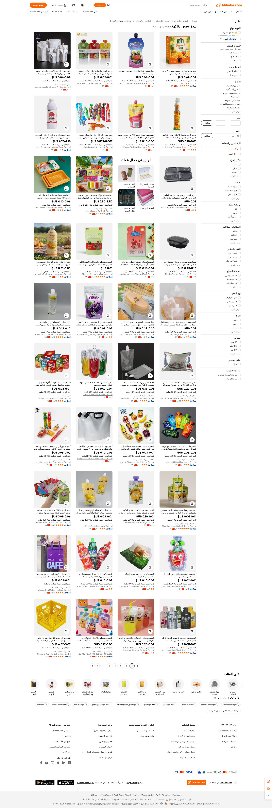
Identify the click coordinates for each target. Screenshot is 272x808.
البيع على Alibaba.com (62, 731)
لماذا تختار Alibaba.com (227, 731)
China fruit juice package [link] (120, 21)
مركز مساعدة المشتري (103, 731)
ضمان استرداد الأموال (186, 736)
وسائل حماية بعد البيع (186, 747)
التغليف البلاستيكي (162, 21)
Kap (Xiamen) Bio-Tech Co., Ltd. (98, 211)
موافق (207, 123)
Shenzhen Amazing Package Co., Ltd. (138, 650)
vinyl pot (211, 711)
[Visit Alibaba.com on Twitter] (58, 762)
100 (98, 666)
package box (168, 705)
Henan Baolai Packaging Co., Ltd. (98, 526)
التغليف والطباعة (181, 21)
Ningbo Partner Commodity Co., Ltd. (180, 274)
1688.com (107, 795)
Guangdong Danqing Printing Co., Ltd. (54, 398)
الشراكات (67, 752)
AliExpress (95, 795)
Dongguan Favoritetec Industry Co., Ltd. (136, 586)
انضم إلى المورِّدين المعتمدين (59, 747)
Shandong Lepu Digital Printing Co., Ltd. (179, 526)
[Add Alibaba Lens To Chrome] (196, 782)
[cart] (73, 5)
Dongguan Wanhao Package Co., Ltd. (138, 522)
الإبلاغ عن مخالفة (105, 757)
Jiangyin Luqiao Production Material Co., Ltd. (178, 207)
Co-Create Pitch (229, 736)
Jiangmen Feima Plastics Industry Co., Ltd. (52, 522)
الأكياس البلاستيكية (143, 21)
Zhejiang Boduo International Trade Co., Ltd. (52, 147)
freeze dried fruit (59, 705)
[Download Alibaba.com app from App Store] (65, 782)
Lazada (136, 795)
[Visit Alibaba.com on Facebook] (69, 762)
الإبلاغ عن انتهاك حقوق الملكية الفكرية (97, 752)
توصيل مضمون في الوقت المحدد (182, 741)
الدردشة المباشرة (105, 736)
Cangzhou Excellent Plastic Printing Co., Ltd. (52, 87)
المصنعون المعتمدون (145, 731)
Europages (177, 795)
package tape (187, 705)
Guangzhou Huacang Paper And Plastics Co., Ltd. (178, 147)
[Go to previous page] (137, 665)
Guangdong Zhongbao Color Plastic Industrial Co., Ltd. (94, 458)
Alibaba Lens (226, 782)
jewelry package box (100, 705)
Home (194, 21)
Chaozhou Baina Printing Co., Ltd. (97, 394)
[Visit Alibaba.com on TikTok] (41, 762)
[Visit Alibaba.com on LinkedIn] (63, 762)
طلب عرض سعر (147, 736)
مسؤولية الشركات (229, 741)
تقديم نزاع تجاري (105, 741)
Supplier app (133, 782)
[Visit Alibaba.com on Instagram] (52, 762)
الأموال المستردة (105, 747)
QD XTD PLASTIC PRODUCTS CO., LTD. (95, 654)
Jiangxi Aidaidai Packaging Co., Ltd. (181, 462)
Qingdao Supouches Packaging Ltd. (96, 274)
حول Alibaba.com (229, 725)
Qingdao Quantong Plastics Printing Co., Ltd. (178, 586)
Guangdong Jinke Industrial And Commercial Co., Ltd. (52, 462)
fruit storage (79, 705)
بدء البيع (68, 736)
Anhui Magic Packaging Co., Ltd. (182, 334)
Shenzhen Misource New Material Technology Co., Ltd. (52, 207)
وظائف (234, 747)
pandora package (208, 705)
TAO (158, 795)
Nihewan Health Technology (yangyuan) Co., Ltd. (52, 274)
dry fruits (40, 705)
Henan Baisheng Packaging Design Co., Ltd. (94, 334)
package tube (149, 705)
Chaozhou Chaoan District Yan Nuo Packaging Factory (94, 586)
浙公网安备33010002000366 (182, 804)
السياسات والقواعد (187, 757)
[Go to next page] (92, 665)
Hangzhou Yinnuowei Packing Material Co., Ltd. (136, 83)
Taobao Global (148, 795)
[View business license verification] (161, 803)
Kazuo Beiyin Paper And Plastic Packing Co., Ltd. (178, 650)
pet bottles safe (229, 711)
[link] (268, 781)
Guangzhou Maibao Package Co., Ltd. (54, 590)
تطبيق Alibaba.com (85, 782)
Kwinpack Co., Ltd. (188, 83)
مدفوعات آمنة (189, 731)
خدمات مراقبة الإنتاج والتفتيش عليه (181, 752)
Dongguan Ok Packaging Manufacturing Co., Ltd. (178, 398)
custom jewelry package (126, 705)
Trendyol (166, 795)
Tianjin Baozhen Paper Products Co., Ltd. (136, 334)
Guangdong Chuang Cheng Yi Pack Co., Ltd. (136, 274)
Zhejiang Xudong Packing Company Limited (136, 398)
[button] (108, 5)
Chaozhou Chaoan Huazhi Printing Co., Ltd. (136, 462)
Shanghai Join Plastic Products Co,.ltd (54, 654)
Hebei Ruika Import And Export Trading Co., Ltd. (52, 334)
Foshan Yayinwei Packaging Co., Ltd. (138, 147)
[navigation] (221, 344)
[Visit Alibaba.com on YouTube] (46, 762)
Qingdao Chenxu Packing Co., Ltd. (97, 147)
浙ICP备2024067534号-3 (208, 804)
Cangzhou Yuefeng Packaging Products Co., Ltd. (94, 83)
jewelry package (229, 705)
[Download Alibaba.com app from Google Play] (45, 782)
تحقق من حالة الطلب (62, 741)
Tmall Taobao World (122, 795)
